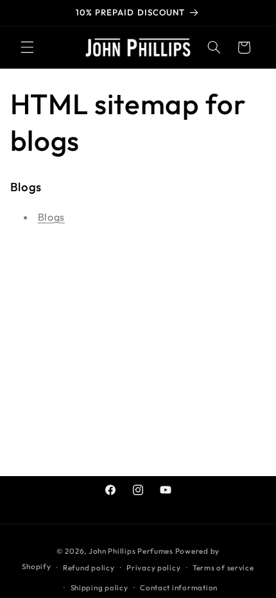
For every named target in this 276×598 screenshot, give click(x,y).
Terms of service (223, 567)
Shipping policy (99, 587)
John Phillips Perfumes (131, 551)
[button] (27, 47)
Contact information (179, 587)
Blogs (51, 216)
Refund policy (89, 567)
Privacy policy (153, 567)
